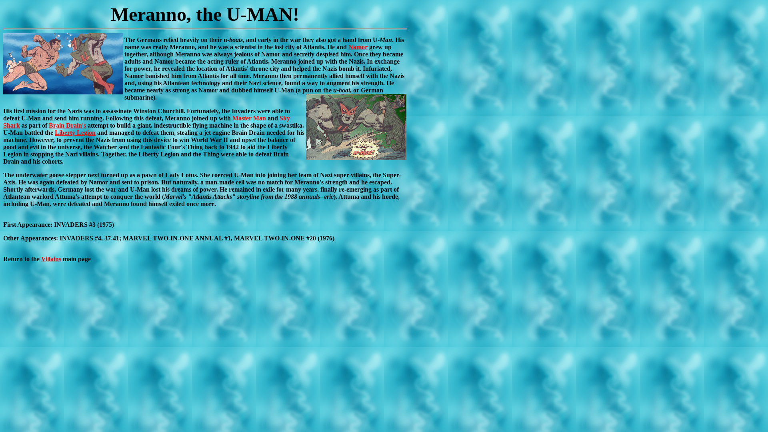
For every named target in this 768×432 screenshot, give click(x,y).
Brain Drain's (67, 125)
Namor (358, 47)
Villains (51, 259)
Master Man (249, 118)
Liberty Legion (75, 132)
